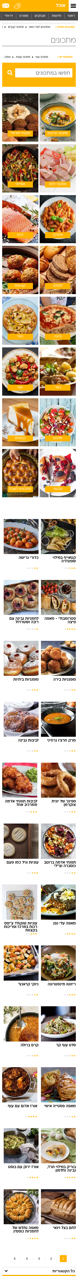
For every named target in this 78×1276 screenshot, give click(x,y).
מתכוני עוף (42, 57)
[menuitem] (56, 16)
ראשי (71, 16)
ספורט (23, 16)
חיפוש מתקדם (27, 81)
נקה (8, 81)
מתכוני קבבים (16, 27)
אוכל (60, 5)
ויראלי (9, 16)
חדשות (56, 16)
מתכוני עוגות (23, 57)
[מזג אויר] (18, 6)
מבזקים (40, 16)
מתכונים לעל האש (39, 27)
